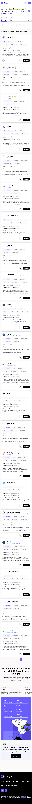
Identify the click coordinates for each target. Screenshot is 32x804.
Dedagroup (10, 274)
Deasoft (9, 245)
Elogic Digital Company (14, 453)
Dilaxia (9, 304)
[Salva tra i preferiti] (20, 60)
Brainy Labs (10, 156)
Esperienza (27, 689)
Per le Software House (11, 785)
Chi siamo (15, 781)
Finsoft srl (10, 542)
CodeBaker (10, 97)
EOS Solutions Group (13, 512)
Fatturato (3, 689)
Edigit (8, 393)
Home (2, 781)
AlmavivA (9, 126)
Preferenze (23, 797)
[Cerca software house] (25, 3)
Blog (2, 785)
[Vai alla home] (4, 3)
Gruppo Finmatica (12, 601)
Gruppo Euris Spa (12, 571)
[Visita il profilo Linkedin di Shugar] (2, 790)
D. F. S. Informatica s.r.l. (14, 215)
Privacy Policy (16, 797)
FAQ (28, 781)
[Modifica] (29, 11)
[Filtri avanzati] (29, 31)
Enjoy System (11, 482)
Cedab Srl (10, 186)
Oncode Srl (10, 67)
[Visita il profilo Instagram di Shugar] (6, 790)
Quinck (9, 37)
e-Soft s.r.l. (10, 364)
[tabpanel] (16, 25)
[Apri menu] (29, 3)
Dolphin (9, 334)
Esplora (8, 781)
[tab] (4, 20)
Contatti (22, 781)
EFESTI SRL (10, 423)
